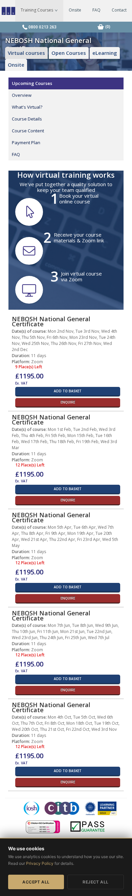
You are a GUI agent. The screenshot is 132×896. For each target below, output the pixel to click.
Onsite (75, 10)
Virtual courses (26, 52)
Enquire (68, 402)
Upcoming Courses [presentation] (32, 83)
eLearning (104, 52)
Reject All (96, 881)
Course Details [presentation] (27, 119)
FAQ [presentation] (16, 154)
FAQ (96, 10)
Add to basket (68, 391)
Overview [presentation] (21, 95)
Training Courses (37, 10)
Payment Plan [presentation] (26, 142)
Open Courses (68, 52)
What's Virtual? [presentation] (27, 107)
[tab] (66, 83)
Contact (119, 10)
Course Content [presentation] (28, 131)
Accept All (36, 881)
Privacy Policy (39, 863)
